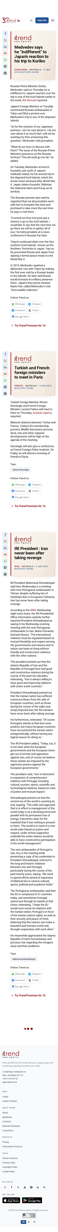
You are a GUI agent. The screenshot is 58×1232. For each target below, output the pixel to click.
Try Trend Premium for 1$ (29, 325)
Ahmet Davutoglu (21, 470)
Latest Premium (9, 1101)
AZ (29, 1222)
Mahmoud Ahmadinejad (24, 959)
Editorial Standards (11, 1126)
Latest (5, 1096)
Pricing (5, 1142)
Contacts (6, 1121)
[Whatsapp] (5, 1187)
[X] (18, 1187)
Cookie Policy (8, 1171)
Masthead (7, 1117)
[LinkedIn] (37, 1187)
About (5, 1112)
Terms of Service (9, 1158)
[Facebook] (11, 1187)
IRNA (33, 610)
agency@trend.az (9, 1082)
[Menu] (53, 20)
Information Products (12, 1146)
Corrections (7, 1130)
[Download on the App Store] (11, 1200)
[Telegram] (31, 1187)
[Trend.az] (11, 20)
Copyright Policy (9, 1167)
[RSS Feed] (44, 1187)
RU (34, 1222)
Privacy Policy (8, 1162)
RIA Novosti (29, 100)
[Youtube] (24, 1187)
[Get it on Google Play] (32, 1200)
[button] (5, 33)
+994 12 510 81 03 (10, 1079)
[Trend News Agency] (10, 1054)
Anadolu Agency (42, 412)
